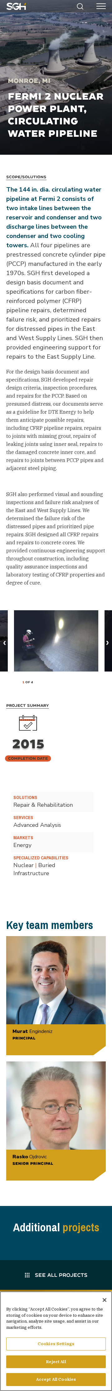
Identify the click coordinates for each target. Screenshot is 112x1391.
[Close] (104, 1300)
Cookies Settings (56, 1343)
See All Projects (60, 1275)
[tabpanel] (56, 641)
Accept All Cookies (56, 1379)
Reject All (56, 1361)
